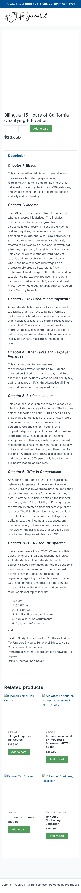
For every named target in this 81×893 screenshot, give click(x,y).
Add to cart (40, 128)
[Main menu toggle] (73, 17)
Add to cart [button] (18, 752)
